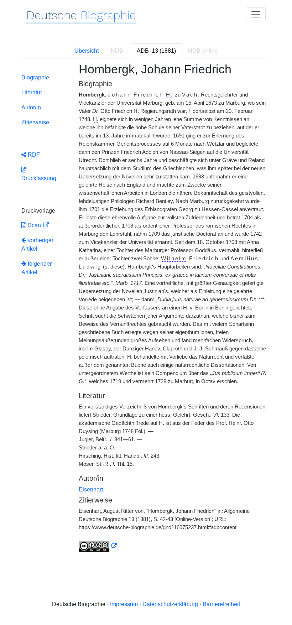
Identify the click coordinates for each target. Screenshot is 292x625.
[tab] (156, 50)
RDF (33, 155)
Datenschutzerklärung (170, 604)
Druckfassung (38, 174)
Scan (34, 225)
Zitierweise (35, 122)
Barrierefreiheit (221, 604)
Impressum (124, 604)
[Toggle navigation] (256, 14)
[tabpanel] (146, 311)
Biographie (35, 77)
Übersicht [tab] (86, 51)
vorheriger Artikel (37, 244)
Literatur (31, 92)
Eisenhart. (91, 489)
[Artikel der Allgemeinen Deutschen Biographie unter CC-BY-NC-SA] (98, 546)
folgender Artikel (36, 268)
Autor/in (31, 107)
